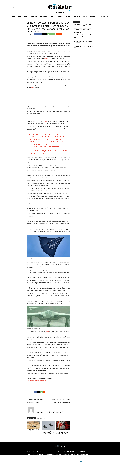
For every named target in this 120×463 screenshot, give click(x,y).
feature (47, 331)
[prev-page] (27, 436)
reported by (47, 58)
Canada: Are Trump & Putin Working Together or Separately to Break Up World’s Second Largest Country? (62, 432)
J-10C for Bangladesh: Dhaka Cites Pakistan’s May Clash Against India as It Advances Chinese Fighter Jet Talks (83, 41)
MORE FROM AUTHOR (41, 418)
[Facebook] (11, 7)
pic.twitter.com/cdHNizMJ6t (44, 146)
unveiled (39, 63)
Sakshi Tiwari (30, 31)
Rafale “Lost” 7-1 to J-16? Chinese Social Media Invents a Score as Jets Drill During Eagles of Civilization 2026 (33, 430)
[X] (13, 7)
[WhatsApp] (41, 392)
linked (32, 87)
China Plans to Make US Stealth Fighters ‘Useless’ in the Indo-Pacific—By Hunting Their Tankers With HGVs (83, 46)
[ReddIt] (44, 392)
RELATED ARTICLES (31, 418)
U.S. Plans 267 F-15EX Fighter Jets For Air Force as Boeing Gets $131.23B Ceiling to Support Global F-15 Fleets (48, 432)
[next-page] (29, 436)
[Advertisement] (48, 40)
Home (28, 19)
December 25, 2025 (38, 153)
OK (80, 461)
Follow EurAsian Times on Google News (37, 380)
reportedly (44, 121)
